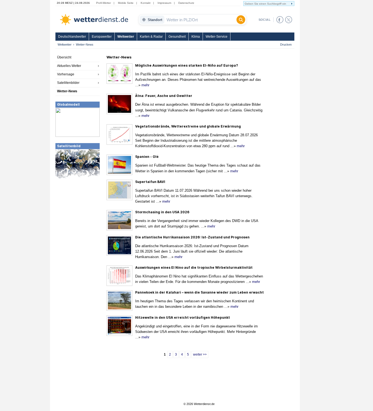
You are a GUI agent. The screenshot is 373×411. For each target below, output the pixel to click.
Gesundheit (177, 37)
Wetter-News (67, 91)
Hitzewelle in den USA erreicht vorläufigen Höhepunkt (182, 317)
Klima (195, 37)
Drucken (286, 44)
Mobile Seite (126, 2)
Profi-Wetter (103, 2)
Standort (155, 20)
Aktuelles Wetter (69, 66)
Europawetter (102, 37)
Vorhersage (65, 74)
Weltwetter (125, 37)
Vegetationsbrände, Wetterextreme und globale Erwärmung (188, 126)
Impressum (164, 2)
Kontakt (145, 2)
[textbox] (200, 20)
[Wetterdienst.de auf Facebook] (279, 19)
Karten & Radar (151, 37)
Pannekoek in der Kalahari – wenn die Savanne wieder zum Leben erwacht (199, 292)
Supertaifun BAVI (150, 182)
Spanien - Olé (147, 157)
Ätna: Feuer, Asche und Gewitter (163, 96)
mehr (145, 85)
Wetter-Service (216, 37)
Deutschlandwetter (72, 37)
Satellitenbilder (68, 83)
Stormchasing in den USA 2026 (162, 212)
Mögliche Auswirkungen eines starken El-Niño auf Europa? (186, 65)
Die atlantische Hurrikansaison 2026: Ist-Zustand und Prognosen (192, 237)
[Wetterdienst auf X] (288, 19)
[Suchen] (240, 19)
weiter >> (200, 354)
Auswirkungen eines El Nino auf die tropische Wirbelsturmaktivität (194, 267)
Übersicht (64, 57)
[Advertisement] (77, 220)
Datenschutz (186, 2)
